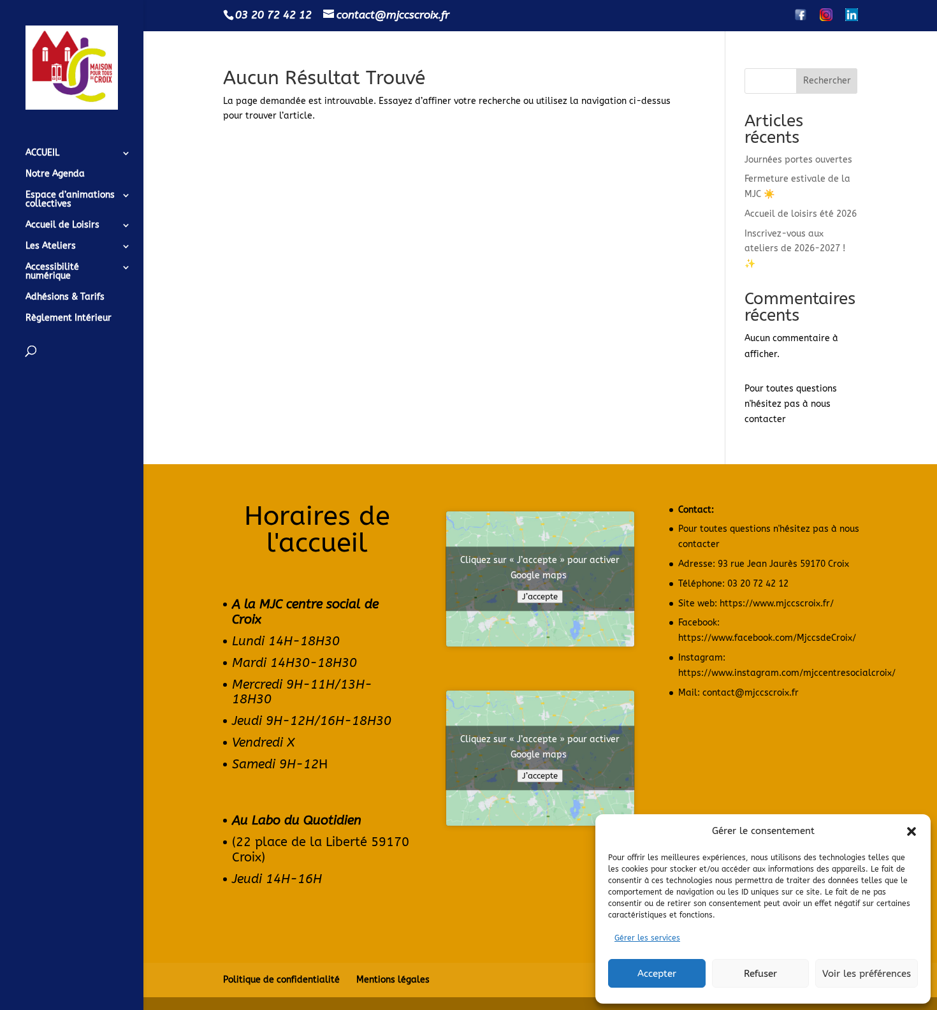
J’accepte (540, 597)
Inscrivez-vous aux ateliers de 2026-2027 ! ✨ (795, 249)
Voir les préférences (866, 973)
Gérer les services (647, 937)
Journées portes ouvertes (798, 159)
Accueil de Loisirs (62, 225)
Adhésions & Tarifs (65, 297)
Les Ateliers (50, 246)
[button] (911, 831)
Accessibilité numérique (52, 272)
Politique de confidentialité (281, 979)
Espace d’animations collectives (70, 200)
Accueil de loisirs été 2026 (801, 214)
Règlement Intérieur (68, 318)
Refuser (760, 973)
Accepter (656, 973)
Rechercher (827, 80)
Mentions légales (393, 979)
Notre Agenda (55, 174)
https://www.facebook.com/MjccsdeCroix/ (767, 638)
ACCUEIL (42, 153)
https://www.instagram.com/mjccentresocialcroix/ (787, 673)
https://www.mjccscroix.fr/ (777, 603)
